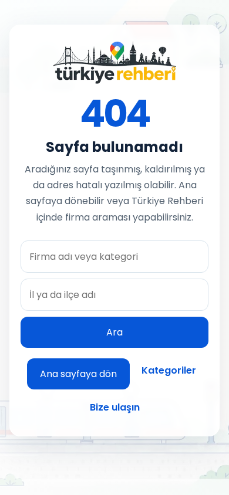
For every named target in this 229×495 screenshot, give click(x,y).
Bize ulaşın (115, 407)
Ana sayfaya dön (78, 374)
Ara (114, 332)
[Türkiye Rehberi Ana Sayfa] (114, 63)
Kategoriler (169, 370)
